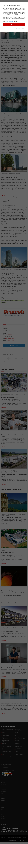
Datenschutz (23, 28)
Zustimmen (14, 25)
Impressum (18, 28)
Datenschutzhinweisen (19, 18)
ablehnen (18, 19)
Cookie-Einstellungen (9, 21)
